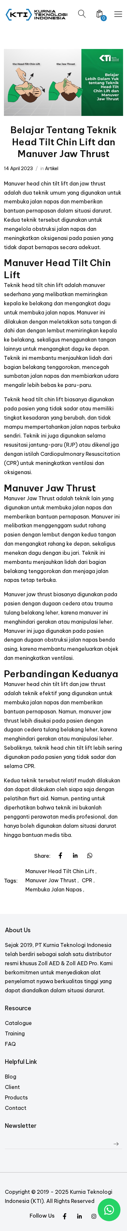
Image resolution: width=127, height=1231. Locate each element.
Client (12, 1087)
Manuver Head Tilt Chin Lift (60, 871)
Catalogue (18, 1023)
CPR (87, 880)
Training (15, 1033)
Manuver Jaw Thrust (51, 880)
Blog (10, 1076)
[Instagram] (79, 1216)
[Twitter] (64, 1216)
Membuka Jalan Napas (54, 889)
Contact (15, 1108)
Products (16, 1097)
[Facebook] (94, 1216)
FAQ (10, 1044)
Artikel (51, 168)
